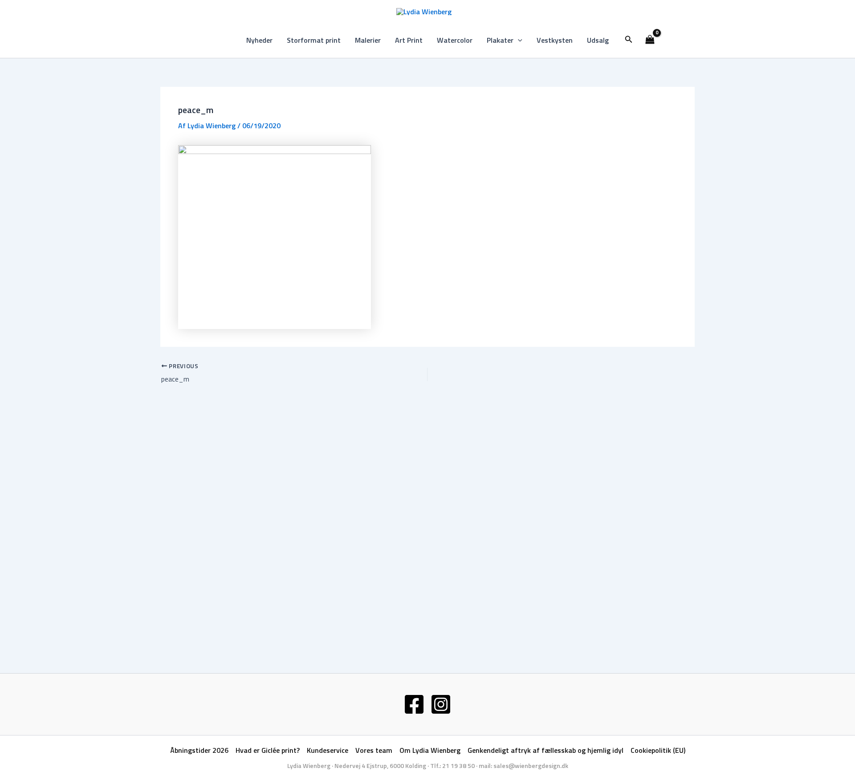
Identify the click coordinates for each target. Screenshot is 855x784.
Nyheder (259, 40)
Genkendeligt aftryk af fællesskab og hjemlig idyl (545, 750)
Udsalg (598, 40)
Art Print (409, 40)
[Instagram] (441, 704)
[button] (517, 40)
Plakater (500, 40)
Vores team (373, 750)
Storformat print (314, 40)
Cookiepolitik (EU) (658, 750)
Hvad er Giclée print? (268, 750)
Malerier (368, 40)
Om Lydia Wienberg (429, 750)
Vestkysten (555, 40)
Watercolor (454, 40)
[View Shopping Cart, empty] (650, 40)
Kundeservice (327, 750)
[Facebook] (414, 704)
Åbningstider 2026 (199, 750)
